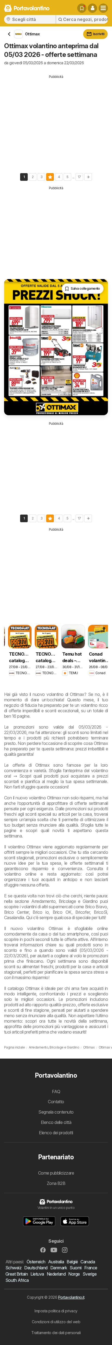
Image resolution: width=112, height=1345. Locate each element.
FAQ (56, 1091)
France (90, 1267)
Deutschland (35, 1267)
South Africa (17, 1280)
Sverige (90, 1274)
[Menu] (103, 8)
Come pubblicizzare (56, 1173)
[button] (92, 8)
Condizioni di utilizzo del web (56, 1321)
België (72, 1261)
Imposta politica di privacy (56, 1311)
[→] (88, 177)
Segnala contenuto (55, 1112)
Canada (87, 1261)
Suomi (75, 1267)
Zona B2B (56, 1183)
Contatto (56, 1101)
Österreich (36, 1261)
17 (79, 177)
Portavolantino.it (71, 1297)
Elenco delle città (56, 1122)
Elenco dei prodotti (56, 1132)
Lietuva (37, 1274)
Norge (74, 1274)
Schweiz (13, 1267)
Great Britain (16, 1274)
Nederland (56, 1274)
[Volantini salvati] (81, 8)
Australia (56, 1261)
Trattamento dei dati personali (56, 1332)
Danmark (58, 1267)
